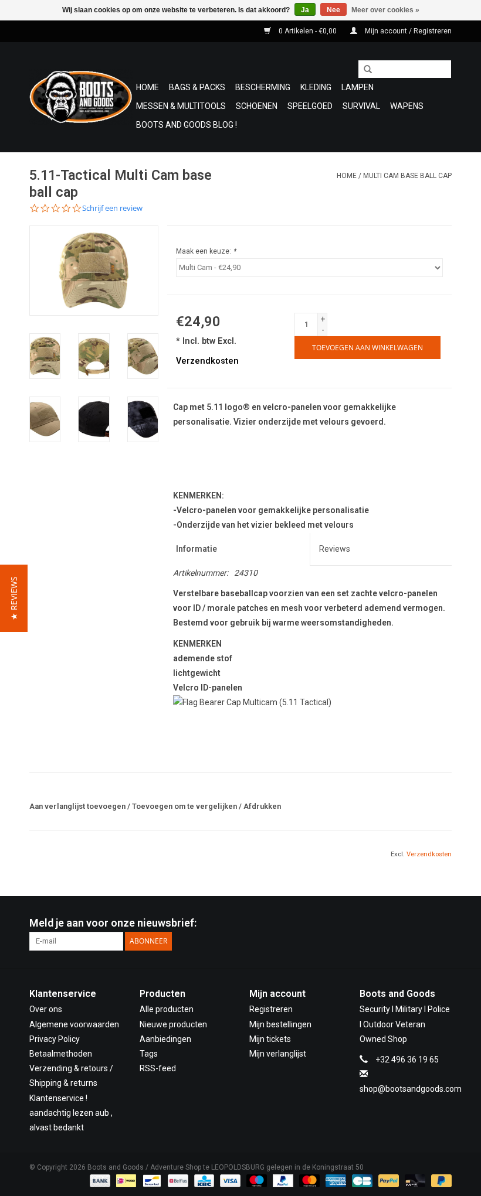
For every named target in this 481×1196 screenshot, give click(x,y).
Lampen (357, 87)
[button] (14, 598)
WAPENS (407, 106)
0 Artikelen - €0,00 (307, 31)
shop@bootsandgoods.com (411, 1089)
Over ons (45, 1009)
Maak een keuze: (206, 251)
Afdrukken (262, 806)
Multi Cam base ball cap (407, 176)
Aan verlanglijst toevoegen (77, 806)
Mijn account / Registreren (407, 31)
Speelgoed (310, 106)
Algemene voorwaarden (74, 1024)
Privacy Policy (54, 1039)
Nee (333, 10)
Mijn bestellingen (280, 1024)
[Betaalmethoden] (99, 1180)
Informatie (196, 548)
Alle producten (167, 1009)
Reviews (334, 548)
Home (147, 87)
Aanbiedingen (165, 1039)
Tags (149, 1053)
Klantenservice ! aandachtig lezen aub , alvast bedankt (71, 1113)
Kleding (315, 87)
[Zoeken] (364, 70)
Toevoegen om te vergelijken (185, 806)
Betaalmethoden (60, 1053)
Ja (305, 10)
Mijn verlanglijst (277, 1053)
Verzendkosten (207, 361)
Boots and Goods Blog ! (186, 124)
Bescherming (262, 87)
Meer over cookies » (385, 10)
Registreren (271, 1009)
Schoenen (256, 106)
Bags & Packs (197, 87)
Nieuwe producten (173, 1024)
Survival (361, 106)
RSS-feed (158, 1068)
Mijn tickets (270, 1039)
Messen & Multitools (181, 106)
